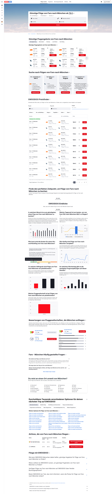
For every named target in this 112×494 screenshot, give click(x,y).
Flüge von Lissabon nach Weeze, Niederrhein (77, 415)
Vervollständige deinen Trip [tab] (59, 407)
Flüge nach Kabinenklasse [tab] (68, 404)
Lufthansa (37, 337)
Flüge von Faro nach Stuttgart (35, 429)
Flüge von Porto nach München (35, 421)
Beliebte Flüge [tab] (43, 404)
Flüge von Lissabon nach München (36, 415)
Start (29, 33)
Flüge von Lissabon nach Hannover (75, 429)
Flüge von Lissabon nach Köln (74, 413)
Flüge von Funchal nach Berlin (74, 426)
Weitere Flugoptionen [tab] (71, 407)
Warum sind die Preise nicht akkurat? (37, 490)
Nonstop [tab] (48, 41)
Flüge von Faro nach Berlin (73, 419)
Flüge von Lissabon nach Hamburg (55, 419)
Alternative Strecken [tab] (34, 404)
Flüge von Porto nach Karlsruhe (35, 426)
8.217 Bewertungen (39, 340)
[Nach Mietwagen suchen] (2, 10)
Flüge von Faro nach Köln (34, 423)
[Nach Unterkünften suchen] (2, 8)
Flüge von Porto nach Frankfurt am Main (76, 416)
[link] (35, 92)
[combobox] (34, 15)
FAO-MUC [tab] (58, 198)
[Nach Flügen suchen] (2, 5)
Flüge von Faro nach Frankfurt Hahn (55, 427)
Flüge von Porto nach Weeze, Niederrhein (56, 421)
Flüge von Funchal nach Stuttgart (55, 429)
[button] (2, 2)
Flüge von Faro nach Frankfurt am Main (76, 421)
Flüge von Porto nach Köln (34, 418)
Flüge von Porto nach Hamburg (74, 423)
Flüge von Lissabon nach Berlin (54, 415)
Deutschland (33, 33)
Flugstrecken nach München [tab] (35, 407)
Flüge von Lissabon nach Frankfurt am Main (57, 413)
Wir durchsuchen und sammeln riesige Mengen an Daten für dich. (43, 488)
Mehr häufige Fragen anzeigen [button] (49, 371)
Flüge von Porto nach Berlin (73, 418)
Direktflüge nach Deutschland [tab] (54, 404)
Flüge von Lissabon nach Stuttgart (55, 416)
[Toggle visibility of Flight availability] (69, 236)
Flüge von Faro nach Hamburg (54, 426)
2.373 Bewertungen (39, 334)
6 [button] (84, 182)
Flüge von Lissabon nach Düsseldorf (36, 413)
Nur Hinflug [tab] (62, 41)
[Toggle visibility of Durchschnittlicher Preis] (78, 236)
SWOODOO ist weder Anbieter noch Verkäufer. (39, 486)
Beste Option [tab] (41, 41)
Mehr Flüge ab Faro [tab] (47, 407)
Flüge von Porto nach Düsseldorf (55, 418)
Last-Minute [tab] (54, 41)
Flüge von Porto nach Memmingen (75, 427)
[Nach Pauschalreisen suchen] (2, 13)
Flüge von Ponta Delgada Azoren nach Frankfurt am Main (57, 424)
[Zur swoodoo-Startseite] (8, 2)
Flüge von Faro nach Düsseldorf (35, 419)
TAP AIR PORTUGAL (39, 330)
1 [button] (74, 182)
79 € (71, 13)
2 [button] (76, 182)
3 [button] (79, 182)
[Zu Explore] (2, 15)
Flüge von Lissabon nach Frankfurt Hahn (37, 416)
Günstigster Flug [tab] (33, 41)
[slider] (88, 109)
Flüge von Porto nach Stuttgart (35, 427)
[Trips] (2, 18)
